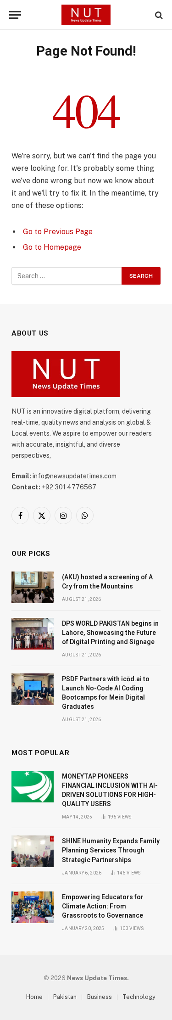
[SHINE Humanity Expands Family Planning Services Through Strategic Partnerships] (32, 851)
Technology (138, 996)
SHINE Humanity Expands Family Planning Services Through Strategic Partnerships (111, 850)
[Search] (158, 15)
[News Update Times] (85, 15)
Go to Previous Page (58, 231)
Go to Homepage (52, 247)
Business (99, 996)
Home (34, 996)
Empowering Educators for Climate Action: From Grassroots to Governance (103, 906)
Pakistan (65, 996)
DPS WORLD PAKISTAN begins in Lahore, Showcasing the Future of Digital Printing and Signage (110, 632)
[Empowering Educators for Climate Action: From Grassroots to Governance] (32, 907)
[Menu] (15, 15)
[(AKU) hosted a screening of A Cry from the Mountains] (32, 587)
